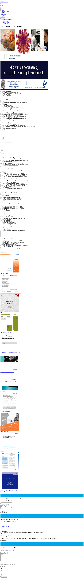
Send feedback (3, 540)
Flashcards (2, 11)
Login (1, 6)
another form (11, 550)
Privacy (2, 533)
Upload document (4, 7)
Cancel (2, 576)
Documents (2, 526)
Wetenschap (5, 21)
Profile (1, 16)
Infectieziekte (5, 23)
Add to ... (2, 18)
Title (1, 501)
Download (2, 491)
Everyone (4, 510)
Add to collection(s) (4, 19)
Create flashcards (11, 7)
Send (6, 576)
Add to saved (11, 19)
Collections (7, 11)
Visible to (2, 508)
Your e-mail (2, 562)
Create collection (4, 512)
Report (1, 531)
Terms (5, 533)
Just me (3, 511)
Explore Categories (4, 2)
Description (4, 504)
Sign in (1, 500)
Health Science (6, 22)
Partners (5, 531)
